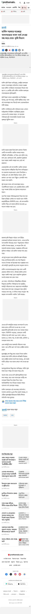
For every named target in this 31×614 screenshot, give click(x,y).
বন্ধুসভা (13, 562)
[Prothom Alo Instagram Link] (16, 574)
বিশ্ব (19, 7)
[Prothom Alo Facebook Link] (7, 574)
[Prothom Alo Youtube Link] (20, 574)
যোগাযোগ (13, 594)
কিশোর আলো (15, 559)
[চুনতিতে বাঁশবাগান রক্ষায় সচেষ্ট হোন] (24, 496)
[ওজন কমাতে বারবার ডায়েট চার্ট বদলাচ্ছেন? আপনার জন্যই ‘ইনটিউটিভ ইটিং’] (24, 462)
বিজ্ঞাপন (16, 591)
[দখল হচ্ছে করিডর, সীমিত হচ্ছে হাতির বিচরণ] (24, 505)
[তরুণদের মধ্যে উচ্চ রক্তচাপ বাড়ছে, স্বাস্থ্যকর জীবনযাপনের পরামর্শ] (24, 530)
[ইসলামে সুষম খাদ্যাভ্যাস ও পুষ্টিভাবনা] (24, 486)
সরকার (5, 415)
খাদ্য (12, 415)
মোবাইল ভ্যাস (16, 565)
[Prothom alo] (8, 2)
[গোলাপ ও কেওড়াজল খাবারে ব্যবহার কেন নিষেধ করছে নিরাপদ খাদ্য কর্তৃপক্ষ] (24, 518)
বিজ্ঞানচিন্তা (23, 559)
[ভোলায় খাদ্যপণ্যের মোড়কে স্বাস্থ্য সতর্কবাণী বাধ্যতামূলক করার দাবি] (24, 475)
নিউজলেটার (22, 594)
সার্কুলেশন (22, 591)
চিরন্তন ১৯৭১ (19, 562)
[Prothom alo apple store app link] (21, 584)
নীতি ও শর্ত (6, 594)
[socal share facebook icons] (3, 51)
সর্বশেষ (3, 7)
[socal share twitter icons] (6, 51)
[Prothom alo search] (20, 3)
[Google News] (24, 574)
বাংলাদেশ (8, 7)
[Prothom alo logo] (15, 555)
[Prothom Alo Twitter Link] (11, 574)
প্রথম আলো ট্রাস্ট (6, 562)
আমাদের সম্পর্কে (7, 591)
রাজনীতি (15, 7)
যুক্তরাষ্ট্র (4, 27)
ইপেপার (26, 562)
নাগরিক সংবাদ (7, 559)
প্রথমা (10, 565)
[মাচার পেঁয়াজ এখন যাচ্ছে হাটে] (24, 541)
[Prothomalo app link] (9, 584)
